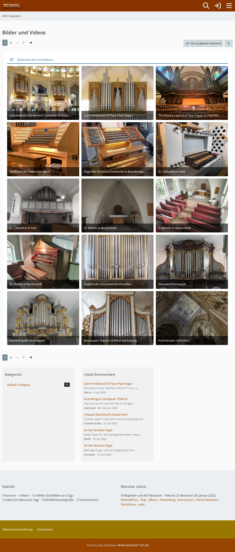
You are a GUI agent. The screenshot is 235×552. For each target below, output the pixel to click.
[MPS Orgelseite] (12, 5)
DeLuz (87, 392)
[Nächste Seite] (31, 43)
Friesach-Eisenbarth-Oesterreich (106, 414)
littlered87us (129, 500)
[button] (228, 43)
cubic (141, 504)
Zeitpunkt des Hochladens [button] (35, 60)
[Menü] (229, 5)
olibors (153, 500)
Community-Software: (117, 545)
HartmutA (90, 408)
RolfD (87, 439)
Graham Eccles (92, 423)
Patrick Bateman (207, 500)
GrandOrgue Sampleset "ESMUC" (106, 399)
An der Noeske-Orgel (98, 430)
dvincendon (185, 500)
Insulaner (89, 454)
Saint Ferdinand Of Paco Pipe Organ (108, 383)
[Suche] (206, 5)
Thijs (143, 500)
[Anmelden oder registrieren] (217, 5)
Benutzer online (133, 486)
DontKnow (128, 504)
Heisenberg (167, 500)
